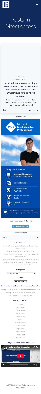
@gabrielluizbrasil (21, 226)
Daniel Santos (20, 326)
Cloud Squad (21, 316)
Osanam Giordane (20, 323)
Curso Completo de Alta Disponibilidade (20, 296)
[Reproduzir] (4, 365)
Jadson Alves (20, 307)
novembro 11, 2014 (20, 79)
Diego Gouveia (20, 329)
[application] (20, 356)
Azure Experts (20, 338)
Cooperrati (20, 304)
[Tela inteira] (37, 365)
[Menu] (37, 4)
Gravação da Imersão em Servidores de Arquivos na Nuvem (20, 290)
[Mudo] (34, 365)
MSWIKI (20, 319)
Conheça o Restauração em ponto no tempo (20, 251)
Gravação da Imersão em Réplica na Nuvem (20, 293)
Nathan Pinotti (20, 335)
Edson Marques (21, 332)
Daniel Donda (20, 310)
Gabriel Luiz (21, 77)
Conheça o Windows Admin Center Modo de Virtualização (20, 259)
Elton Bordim (20, 313)
